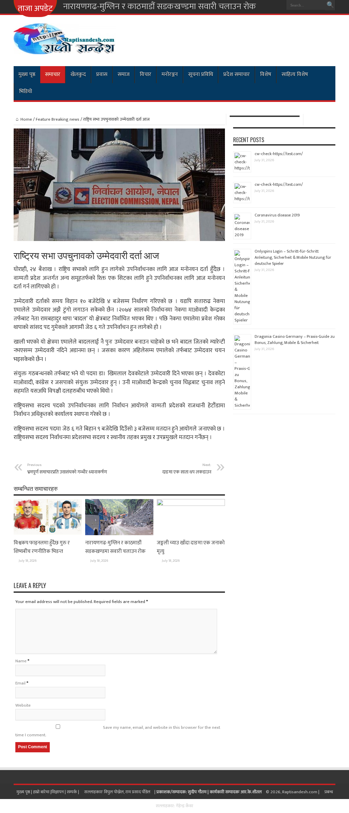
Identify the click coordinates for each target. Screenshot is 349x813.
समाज (124, 74)
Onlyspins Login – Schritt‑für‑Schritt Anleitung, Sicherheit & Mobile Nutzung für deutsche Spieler (293, 257)
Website (23, 705)
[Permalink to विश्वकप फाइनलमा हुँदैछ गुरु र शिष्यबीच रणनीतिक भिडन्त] (48, 534)
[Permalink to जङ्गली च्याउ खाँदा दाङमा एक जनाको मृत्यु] (191, 504)
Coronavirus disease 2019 (277, 215)
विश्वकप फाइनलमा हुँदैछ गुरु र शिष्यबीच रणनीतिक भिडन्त (42, 547)
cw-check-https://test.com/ (279, 153)
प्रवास (101, 74)
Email (20, 683)
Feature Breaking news (57, 119)
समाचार (52, 74)
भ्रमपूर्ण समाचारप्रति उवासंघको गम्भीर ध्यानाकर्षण (67, 469)
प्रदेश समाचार (236, 74)
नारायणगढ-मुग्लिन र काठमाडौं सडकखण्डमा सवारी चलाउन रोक (159, 7)
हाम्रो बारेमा (41, 792)
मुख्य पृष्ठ (26, 74)
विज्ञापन (57, 792)
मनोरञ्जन (170, 74)
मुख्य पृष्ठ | (24, 792)
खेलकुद (78, 74)
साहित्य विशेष (295, 74)
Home (26, 119)
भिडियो (25, 91)
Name (21, 661)
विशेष (265, 74)
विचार (145, 74)
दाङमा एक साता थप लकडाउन (186, 469)
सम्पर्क (72, 792)
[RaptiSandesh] (65, 49)
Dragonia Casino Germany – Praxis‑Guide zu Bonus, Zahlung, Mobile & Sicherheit (295, 339)
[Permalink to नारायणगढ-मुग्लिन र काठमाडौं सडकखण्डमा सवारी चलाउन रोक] (119, 534)
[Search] (330, 5)
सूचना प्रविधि (200, 74)
